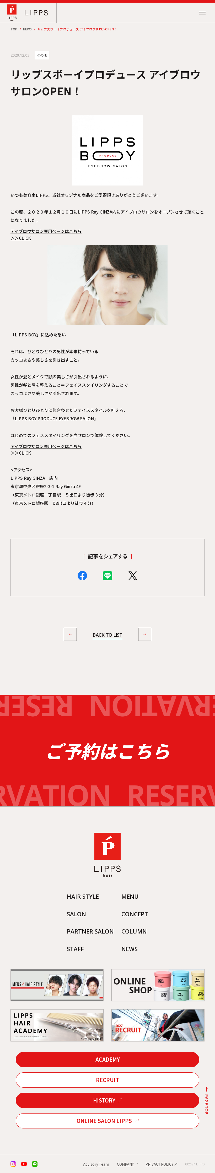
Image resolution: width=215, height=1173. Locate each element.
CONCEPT (134, 914)
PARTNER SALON (90, 931)
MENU (130, 896)
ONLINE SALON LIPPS (104, 1121)
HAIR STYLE (83, 896)
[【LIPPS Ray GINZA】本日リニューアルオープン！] (70, 635)
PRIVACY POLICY (159, 1164)
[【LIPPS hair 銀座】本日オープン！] (144, 635)
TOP (14, 29)
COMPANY (125, 1164)
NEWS (27, 29)
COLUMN (134, 931)
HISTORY (104, 1100)
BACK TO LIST (107, 635)
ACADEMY (107, 1059)
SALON (76, 914)
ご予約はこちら (107, 750)
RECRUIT (107, 1080)
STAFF (75, 949)
